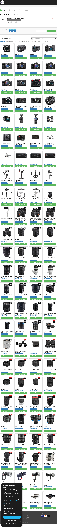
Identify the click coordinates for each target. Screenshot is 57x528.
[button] (12, 523)
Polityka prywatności (14, 500)
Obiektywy (18, 41)
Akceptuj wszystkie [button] (11, 517)
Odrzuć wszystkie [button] (11, 520)
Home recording (41, 41)
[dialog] (11, 505)
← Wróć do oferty (41, 31)
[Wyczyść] (55, 38)
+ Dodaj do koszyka (7, 58)
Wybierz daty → (51, 31)
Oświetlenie (24, 41)
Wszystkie (2, 41)
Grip (30, 41)
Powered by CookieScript (12, 525)
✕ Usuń (53, 18)
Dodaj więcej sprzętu (6, 26)
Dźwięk (34, 41)
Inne (47, 41)
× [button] (20, 484)
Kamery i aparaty (10, 41)
